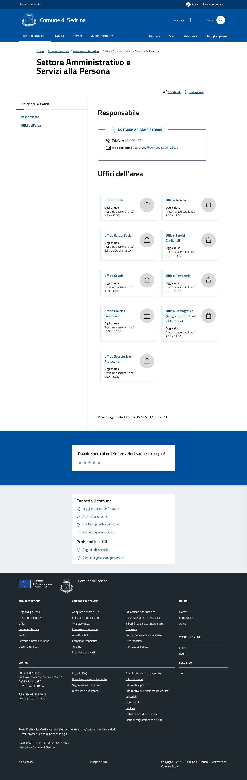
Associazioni (191, 36)
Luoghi (183, 648)
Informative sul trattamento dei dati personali (147, 694)
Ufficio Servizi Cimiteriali (175, 238)
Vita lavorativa (81, 623)
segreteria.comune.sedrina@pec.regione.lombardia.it (85, 729)
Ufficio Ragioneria (178, 275)
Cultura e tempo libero (85, 617)
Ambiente (131, 629)
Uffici (22, 623)
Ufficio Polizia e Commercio (115, 313)
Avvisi (182, 623)
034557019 (133, 140)
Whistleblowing (135, 679)
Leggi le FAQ (79, 673)
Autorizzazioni (134, 641)
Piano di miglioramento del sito (144, 720)
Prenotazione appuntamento (89, 679)
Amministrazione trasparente (143, 673)
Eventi (183, 653)
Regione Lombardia (30, 4)
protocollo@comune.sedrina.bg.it (47, 734)
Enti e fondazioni (29, 629)
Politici (22, 635)
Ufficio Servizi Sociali (118, 235)
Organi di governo (29, 612)
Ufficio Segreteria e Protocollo (117, 359)
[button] (204, 4)
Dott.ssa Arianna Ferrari (141, 129)
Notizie (183, 612)
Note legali (132, 702)
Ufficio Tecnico (176, 200)
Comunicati (186, 617)
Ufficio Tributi (113, 200)
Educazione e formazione (141, 612)
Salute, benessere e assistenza (144, 635)
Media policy (26, 762)
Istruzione (155, 36)
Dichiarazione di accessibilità (142, 714)
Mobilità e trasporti (83, 652)
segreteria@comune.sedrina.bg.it (155, 147)
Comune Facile (170, 766)
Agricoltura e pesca (137, 646)
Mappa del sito (99, 762)
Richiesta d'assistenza (85, 691)
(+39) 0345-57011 (34, 694)
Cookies (130, 708)
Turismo (76, 646)
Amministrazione (58, 51)
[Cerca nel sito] (220, 20)
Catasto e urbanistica (84, 641)
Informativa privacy (137, 685)
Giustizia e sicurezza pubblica (143, 617)
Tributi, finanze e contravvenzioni (145, 623)
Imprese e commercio (85, 629)
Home (40, 51)
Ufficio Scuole (114, 275)
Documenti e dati (29, 646)
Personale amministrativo (34, 641)
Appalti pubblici (81, 635)
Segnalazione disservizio (86, 685)
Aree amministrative (86, 51)
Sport (172, 36)
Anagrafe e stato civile (85, 612)
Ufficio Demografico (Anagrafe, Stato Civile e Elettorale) (181, 315)
